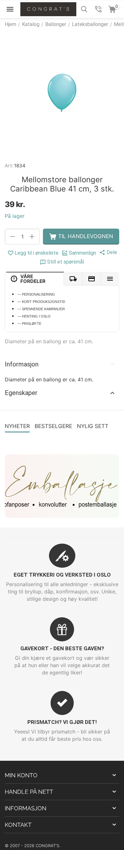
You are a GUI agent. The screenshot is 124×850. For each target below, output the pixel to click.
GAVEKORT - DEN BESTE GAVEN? (62, 648)
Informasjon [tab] (21, 364)
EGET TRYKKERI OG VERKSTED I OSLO (62, 575)
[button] (108, 252)
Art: (9, 166)
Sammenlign (82, 253)
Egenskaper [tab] (21, 393)
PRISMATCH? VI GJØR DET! (62, 722)
